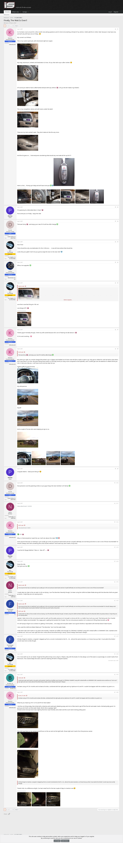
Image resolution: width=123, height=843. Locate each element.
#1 (117, 29)
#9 (117, 468)
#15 (117, 582)
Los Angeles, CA (11, 257)
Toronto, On (12, 688)
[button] (20, 11)
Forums (7, 12)
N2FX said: (21, 525)
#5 (117, 262)
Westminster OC (11, 277)
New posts (6, 14)
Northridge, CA (12, 517)
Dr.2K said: (20, 352)
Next (16, 26)
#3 (117, 221)
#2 (117, 207)
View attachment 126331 (24, 528)
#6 (117, 283)
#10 (117, 483)
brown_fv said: (22, 695)
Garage (25, 12)
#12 (117, 522)
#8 (117, 348)
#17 (117, 636)
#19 (117, 674)
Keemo (7, 23)
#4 (117, 241)
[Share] (115, 29)
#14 (117, 561)
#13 (117, 547)
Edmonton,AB (12, 44)
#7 (117, 329)
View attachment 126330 (24, 506)
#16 (117, 600)
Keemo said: (21, 286)
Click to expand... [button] (68, 300)
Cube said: (20, 678)
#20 (117, 692)
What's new (15, 12)
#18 (117, 654)
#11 (117, 503)
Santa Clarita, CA (11, 236)
